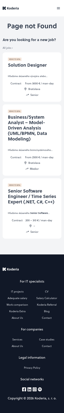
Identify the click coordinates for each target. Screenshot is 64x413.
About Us (17, 318)
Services (17, 339)
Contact (47, 318)
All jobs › (8, 48)
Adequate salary (17, 298)
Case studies (46, 339)
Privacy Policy (32, 368)
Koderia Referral (47, 304)
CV (46, 291)
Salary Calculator (46, 298)
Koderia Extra (17, 311)
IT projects (17, 291)
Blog (47, 311)
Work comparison (17, 304)
